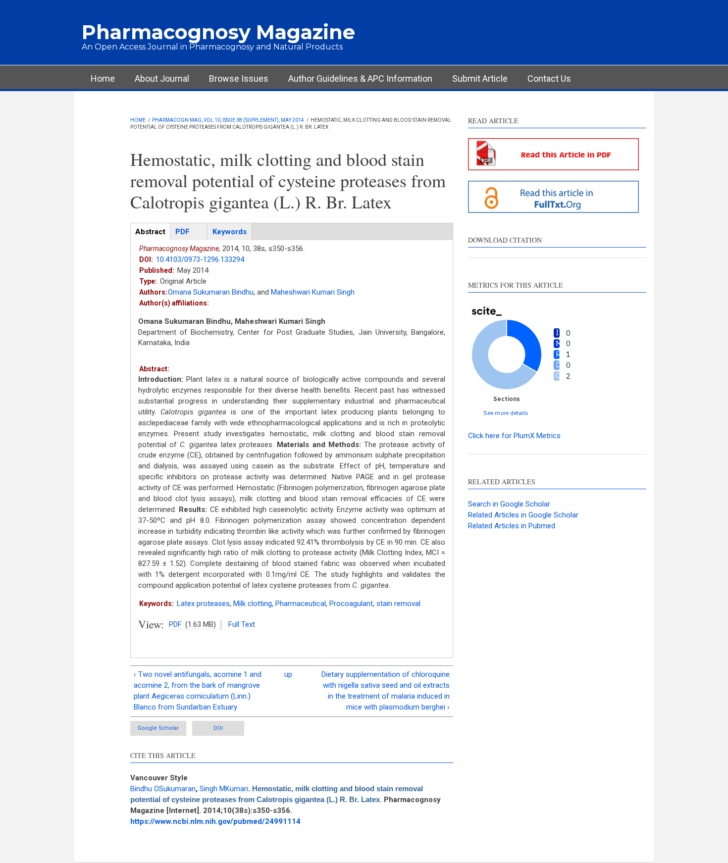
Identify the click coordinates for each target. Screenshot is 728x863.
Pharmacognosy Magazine (218, 32)
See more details (505, 412)
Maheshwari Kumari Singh (313, 292)
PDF (175, 624)
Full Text (241, 624)
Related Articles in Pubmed (511, 525)
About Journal (162, 78)
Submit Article (480, 78)
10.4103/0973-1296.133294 (200, 259)
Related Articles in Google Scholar (523, 514)
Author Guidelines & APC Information (360, 78)
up (288, 674)
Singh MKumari (224, 788)
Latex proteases (203, 603)
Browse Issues (238, 78)
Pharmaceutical (300, 603)
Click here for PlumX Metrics (514, 435)
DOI (218, 728)
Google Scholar (158, 728)
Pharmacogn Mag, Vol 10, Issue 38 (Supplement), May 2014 (228, 120)
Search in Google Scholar (509, 504)
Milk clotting (252, 603)
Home (103, 78)
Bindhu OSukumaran (163, 788)
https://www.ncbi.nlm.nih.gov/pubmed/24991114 (215, 821)
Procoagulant (351, 603)
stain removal (398, 603)
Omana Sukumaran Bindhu (211, 292)
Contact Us (549, 78)
